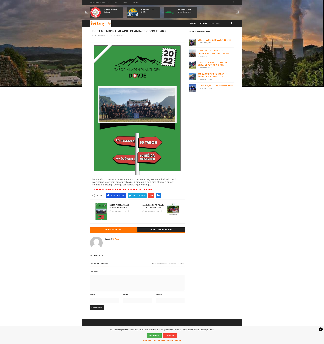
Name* (92, 295)
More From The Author (161, 230)
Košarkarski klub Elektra (147, 10)
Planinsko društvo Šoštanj (111, 10)
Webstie (159, 295)
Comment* (94, 272)
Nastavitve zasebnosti (165, 340)
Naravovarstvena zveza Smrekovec (184, 10)
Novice (193, 23)
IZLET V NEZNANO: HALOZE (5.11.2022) (214, 40)
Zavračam (169, 336)
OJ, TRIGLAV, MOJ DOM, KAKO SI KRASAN (215, 86)
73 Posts (116, 239)
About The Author (113, 230)
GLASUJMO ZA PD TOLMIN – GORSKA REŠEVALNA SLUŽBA (153, 207)
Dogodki (203, 23)
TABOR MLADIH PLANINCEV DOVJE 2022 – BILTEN (122, 189)
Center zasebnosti (149, 340)
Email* (125, 295)
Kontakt (125, 2)
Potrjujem (154, 336)
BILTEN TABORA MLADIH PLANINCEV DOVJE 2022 (119, 206)
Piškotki (178, 340)
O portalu (135, 2)
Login (115, 2)
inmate (117, 35)
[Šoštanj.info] (100, 23)
